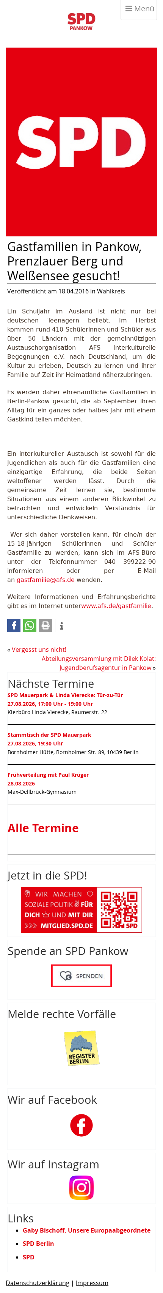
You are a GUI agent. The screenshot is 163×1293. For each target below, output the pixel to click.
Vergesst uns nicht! (39, 649)
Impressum (92, 1283)
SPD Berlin (38, 1243)
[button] (13, 625)
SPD (28, 1257)
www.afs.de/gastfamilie (116, 605)
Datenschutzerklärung (37, 1283)
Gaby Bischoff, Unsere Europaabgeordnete (86, 1230)
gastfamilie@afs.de (46, 579)
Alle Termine (43, 828)
